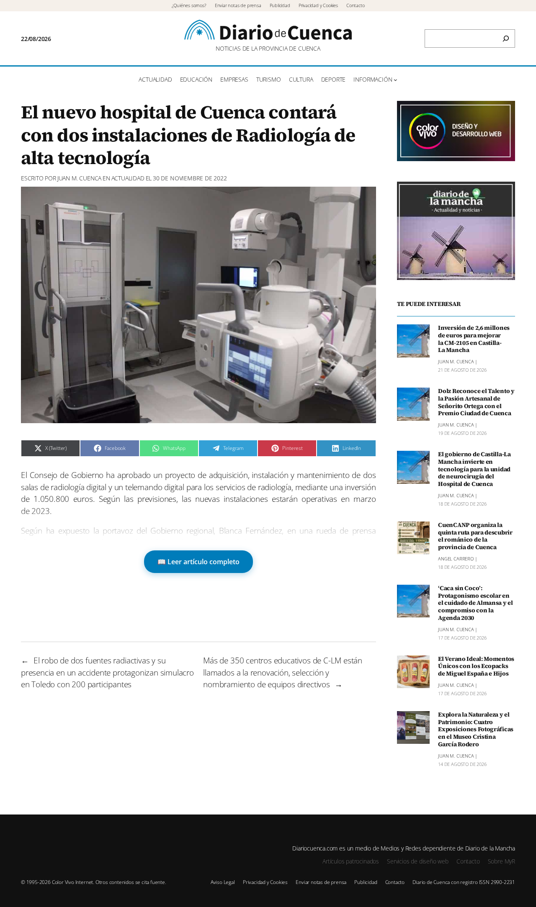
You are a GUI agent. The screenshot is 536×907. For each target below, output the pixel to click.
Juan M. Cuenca (79, 178)
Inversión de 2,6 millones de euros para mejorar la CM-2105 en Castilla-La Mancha (474, 339)
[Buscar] (506, 38)
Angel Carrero (456, 558)
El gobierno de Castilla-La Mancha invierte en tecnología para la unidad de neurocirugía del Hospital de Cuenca (474, 469)
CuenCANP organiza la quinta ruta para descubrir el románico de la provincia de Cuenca (475, 536)
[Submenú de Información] (395, 80)
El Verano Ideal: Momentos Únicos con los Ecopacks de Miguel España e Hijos (476, 666)
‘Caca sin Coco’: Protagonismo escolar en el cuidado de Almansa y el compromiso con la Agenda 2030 (475, 603)
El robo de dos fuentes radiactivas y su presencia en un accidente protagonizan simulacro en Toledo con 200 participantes (107, 672)
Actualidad (127, 178)
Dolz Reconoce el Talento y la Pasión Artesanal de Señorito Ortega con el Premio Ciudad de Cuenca (476, 402)
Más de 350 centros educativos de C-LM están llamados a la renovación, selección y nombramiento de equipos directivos (282, 672)
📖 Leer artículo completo (198, 561)
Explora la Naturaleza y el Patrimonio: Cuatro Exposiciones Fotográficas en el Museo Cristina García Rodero (475, 729)
